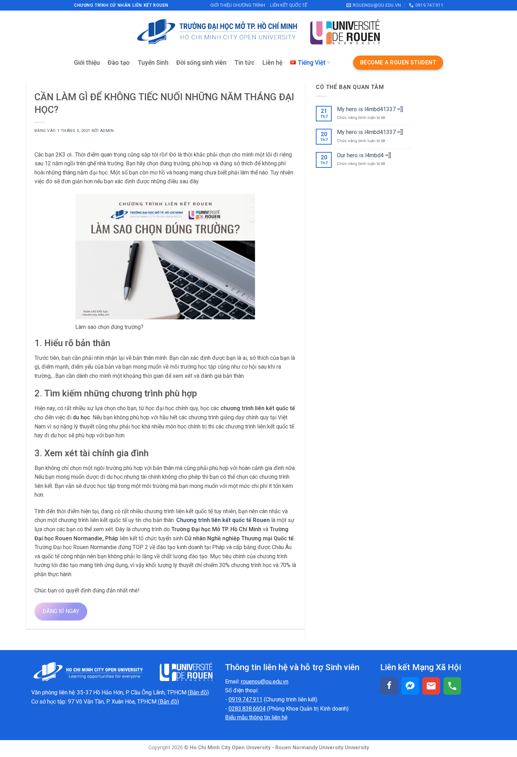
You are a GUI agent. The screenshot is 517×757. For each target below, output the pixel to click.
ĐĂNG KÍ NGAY (61, 611)
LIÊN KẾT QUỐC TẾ (288, 5)
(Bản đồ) (168, 701)
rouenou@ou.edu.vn (264, 681)
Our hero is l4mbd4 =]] (364, 155)
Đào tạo (119, 62)
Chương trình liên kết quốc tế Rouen (223, 520)
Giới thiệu (87, 62)
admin (107, 130)
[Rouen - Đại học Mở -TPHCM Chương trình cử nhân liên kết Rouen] (258, 32)
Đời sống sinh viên (201, 62)
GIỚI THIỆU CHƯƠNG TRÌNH (237, 5)
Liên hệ (272, 62)
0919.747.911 (245, 699)
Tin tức (244, 62)
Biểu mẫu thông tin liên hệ (256, 717)
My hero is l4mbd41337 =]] (370, 109)
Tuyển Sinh (153, 62)
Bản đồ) (199, 692)
